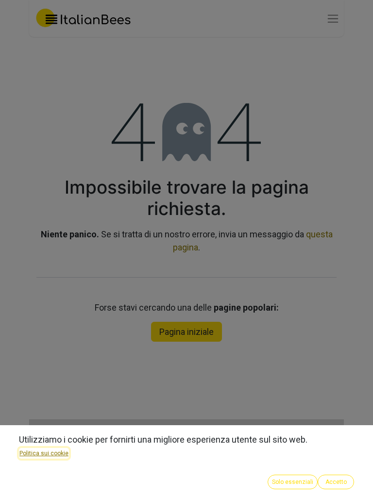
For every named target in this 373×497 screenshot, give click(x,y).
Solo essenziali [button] (292, 482)
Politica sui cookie (43, 453)
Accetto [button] (336, 482)
